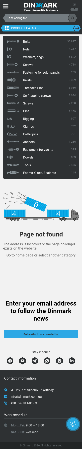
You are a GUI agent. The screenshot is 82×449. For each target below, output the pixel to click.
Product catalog (25, 28)
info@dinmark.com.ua (26, 397)
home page (24, 255)
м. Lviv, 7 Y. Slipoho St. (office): (32, 390)
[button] (73, 424)
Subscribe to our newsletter (40, 334)
